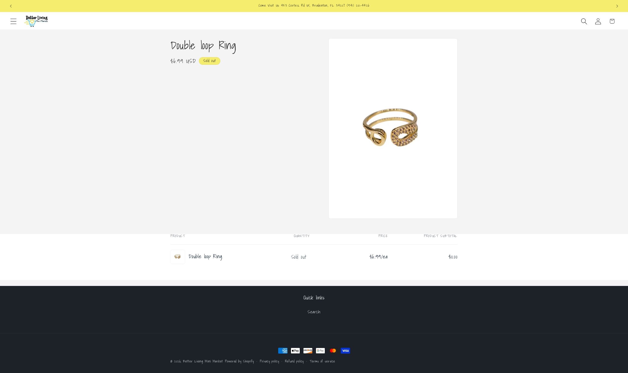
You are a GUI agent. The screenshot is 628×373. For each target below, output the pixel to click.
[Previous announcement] (10, 6)
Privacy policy (269, 361)
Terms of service (322, 361)
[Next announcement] (617, 6)
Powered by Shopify (239, 361)
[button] (13, 21)
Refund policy (294, 361)
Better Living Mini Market (203, 361)
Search (314, 311)
